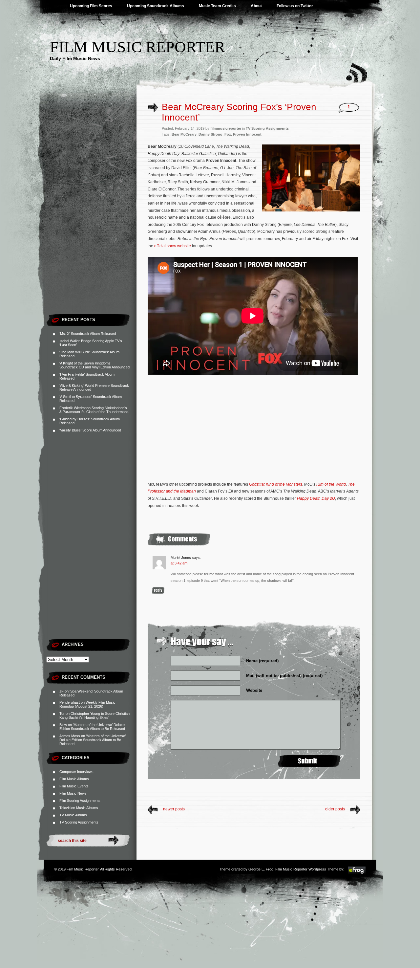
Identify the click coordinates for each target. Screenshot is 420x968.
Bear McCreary (184, 134)
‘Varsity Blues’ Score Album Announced (90, 430)
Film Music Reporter (137, 46)
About (256, 6)
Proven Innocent (247, 134)
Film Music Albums (74, 779)
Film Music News (73, 793)
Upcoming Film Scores (91, 6)
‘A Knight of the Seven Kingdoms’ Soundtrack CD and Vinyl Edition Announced (94, 365)
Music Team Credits (217, 6)
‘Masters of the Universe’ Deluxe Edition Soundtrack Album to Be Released (92, 727)
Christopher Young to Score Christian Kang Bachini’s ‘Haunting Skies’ (94, 715)
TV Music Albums (73, 815)
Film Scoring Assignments (79, 801)
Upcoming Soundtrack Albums (155, 6)
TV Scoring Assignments (78, 822)
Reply (158, 590)
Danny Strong (210, 134)
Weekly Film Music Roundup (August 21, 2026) (87, 704)
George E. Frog (260, 869)
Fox (227, 134)
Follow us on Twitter (295, 6)
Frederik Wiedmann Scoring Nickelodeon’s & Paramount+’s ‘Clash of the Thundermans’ (94, 410)
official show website (172, 246)
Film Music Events (74, 786)
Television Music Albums (78, 808)
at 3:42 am (179, 563)
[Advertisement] (91, 211)
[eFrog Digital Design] (356, 873)
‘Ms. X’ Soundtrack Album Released (87, 334)
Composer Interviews (76, 772)
